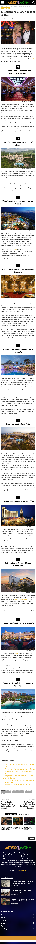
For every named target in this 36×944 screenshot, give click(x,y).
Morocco (14, 792)
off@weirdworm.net (21, 870)
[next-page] (19, 832)
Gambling (7, 6)
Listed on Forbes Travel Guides (22, 599)
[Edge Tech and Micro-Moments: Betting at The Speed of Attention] (18, 821)
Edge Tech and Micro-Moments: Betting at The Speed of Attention (18, 827)
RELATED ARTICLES (11, 814)
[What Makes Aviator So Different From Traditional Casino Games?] (29, 821)
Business (3, 918)
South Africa (28, 792)
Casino (19, 790)
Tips (2, 926)
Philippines (21, 792)
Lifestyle (3, 920)
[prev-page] (17, 832)
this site (31, 59)
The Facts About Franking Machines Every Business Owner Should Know (27, 805)
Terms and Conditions (13, 941)
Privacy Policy (25, 941)
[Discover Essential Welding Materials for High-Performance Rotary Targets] (5, 883)
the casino (14, 249)
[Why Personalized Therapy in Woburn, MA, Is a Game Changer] (5, 892)
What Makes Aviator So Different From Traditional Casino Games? (29, 827)
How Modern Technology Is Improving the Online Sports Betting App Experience (6, 827)
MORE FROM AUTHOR (24, 814)
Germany (4, 792)
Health (3, 923)
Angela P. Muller (6, 18)
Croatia (16, 653)
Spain (3, 793)
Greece (9, 792)
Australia (8, 790)
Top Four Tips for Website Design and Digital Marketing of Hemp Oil (8, 805)
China (24, 790)
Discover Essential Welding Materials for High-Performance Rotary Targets (22, 882)
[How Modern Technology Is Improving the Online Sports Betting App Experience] (6, 821)
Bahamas (14, 790)
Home (2, 6)
